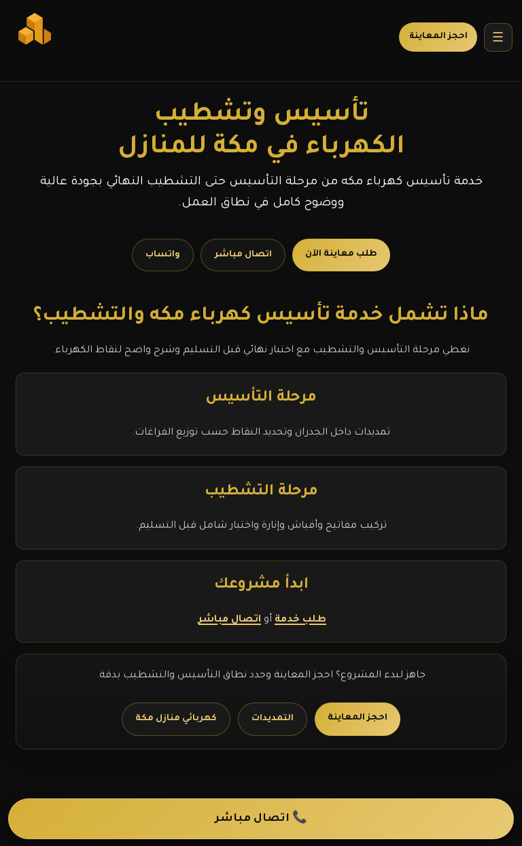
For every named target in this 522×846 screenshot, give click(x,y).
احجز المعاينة (438, 36)
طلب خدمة (300, 620)
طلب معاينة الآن (341, 254)
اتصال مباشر (243, 255)
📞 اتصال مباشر (261, 819)
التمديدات (272, 719)
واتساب (162, 255)
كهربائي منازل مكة (176, 719)
